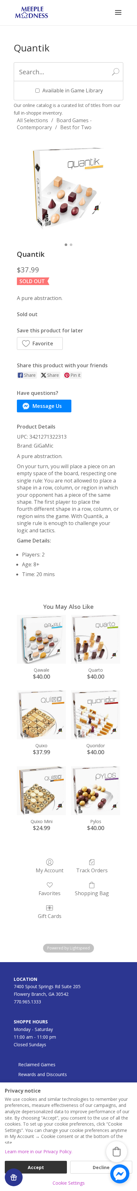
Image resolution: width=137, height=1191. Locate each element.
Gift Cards (49, 916)
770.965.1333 (27, 1002)
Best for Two (75, 127)
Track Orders (92, 870)
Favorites (50, 893)
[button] (40, 343)
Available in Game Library (72, 90)
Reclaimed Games (36, 1064)
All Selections (32, 120)
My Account (49, 870)
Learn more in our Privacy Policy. (38, 1151)
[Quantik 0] (68, 188)
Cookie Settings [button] (69, 1183)
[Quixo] (41, 714)
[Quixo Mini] (41, 790)
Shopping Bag (92, 893)
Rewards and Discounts (42, 1074)
